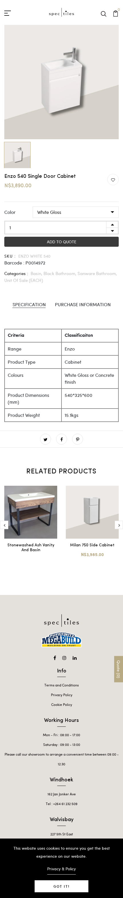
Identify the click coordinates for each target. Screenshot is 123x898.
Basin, (37, 273)
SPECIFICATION (29, 304)
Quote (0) (118, 669)
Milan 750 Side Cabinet (92, 545)
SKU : (10, 256)
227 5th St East (61, 834)
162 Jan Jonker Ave (61, 794)
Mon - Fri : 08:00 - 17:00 (61, 734)
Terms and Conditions (61, 685)
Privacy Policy (61, 694)
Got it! (61, 886)
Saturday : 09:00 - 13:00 (61, 744)
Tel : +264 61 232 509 (62, 803)
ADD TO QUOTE (61, 241)
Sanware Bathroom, (97, 273)
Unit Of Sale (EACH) (23, 280)
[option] (61, 82)
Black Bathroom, (60, 273)
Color (9, 212)
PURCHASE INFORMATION (83, 304)
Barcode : (14, 263)
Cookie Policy (61, 704)
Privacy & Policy (61, 868)
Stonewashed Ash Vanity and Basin (30, 547)
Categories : (16, 273)
